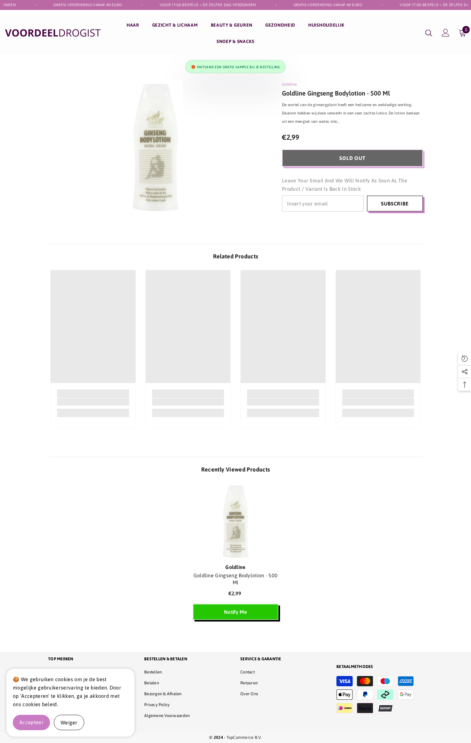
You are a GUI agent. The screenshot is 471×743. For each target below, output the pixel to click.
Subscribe (395, 203)
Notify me (235, 612)
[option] (235, 554)
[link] (93, 401)
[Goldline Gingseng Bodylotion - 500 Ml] (235, 521)
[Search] (429, 33)
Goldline (289, 84)
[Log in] (446, 33)
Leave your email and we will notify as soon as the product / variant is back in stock (344, 185)
